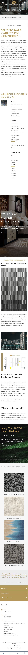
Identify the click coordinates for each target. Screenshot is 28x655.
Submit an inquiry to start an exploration (14, 582)
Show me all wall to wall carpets (14, 25)
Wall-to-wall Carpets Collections (11, 218)
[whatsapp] (17, 653)
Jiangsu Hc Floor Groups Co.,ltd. (14, 642)
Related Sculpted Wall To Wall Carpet (13, 467)
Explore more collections (12, 238)
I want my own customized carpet (12, 459)
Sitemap (9, 645)
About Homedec (6, 597)
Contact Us (4, 605)
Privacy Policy (17, 645)
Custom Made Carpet (7, 435)
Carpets (5, 17)
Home (2, 17)
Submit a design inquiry (10, 456)
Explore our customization (10, 453)
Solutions (4, 593)
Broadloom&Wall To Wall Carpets (14, 17)
